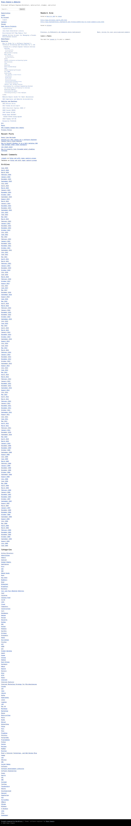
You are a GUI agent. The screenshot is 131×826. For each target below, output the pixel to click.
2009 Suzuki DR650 (9, 110)
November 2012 (6, 385)
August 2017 (5, 283)
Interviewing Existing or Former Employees (15, 92)
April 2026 (5, 170)
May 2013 (4, 372)
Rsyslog (4, 751)
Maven (3, 713)
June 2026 (4, 168)
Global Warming (6, 651)
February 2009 (6, 463)
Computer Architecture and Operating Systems (15, 60)
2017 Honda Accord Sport (11, 105)
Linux (5, 63)
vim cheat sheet (7, 147)
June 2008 (4, 481)
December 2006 (6, 510)
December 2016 (6, 292)
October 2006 (5, 514)
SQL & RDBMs (7, 71)
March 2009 (5, 461)
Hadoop (3, 660)
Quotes (3, 744)
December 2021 (6, 243)
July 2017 (4, 285)
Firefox (4, 642)
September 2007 (6, 501)
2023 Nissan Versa (9, 103)
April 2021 (5, 259)
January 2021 (5, 265)
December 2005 (6, 532)
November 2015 (6, 314)
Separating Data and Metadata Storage (13, 81)
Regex (5, 68)
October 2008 (5, 472)
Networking (7, 65)
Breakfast (4, 586)
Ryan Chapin (50, 821)
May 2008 (4, 483)
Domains (4, 628)
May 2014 (4, 348)
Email (3, 637)
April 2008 (5, 485)
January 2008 (5, 492)
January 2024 (5, 203)
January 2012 (5, 403)
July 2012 (4, 392)
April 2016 (5, 303)
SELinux (4, 760)
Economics (4, 635)
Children (49, 25)
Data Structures (8, 62)
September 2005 (6, 539)
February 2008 (6, 490)
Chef (2, 593)
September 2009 (6, 452)
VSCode (3, 804)
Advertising (5, 555)
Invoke (3, 686)
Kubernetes (5, 697)
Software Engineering (8, 771)
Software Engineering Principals (12, 70)
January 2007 (5, 508)
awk (2, 569)
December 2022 (6, 225)
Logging (4, 702)
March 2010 (5, 441)
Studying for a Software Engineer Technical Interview (19, 46)
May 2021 (4, 257)
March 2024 (5, 201)
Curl (2, 611)
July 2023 (4, 212)
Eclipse (4, 633)
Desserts (4, 620)
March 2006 (5, 528)
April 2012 (5, 397)
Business (4, 589)
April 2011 (5, 423)
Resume (3, 24)
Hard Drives (5, 662)
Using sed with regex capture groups (23, 158)
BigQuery (4, 580)
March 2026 (5, 172)
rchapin (60, 16)
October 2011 (5, 410)
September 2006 (6, 517)
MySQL (3, 720)
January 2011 (5, 430)
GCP (2, 644)
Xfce (2, 813)
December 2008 (6, 468)
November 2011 (6, 408)
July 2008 (4, 479)
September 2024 (6, 197)
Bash (2, 575)
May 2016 (4, 301)
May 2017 (4, 290)
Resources (4, 41)
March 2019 (5, 277)
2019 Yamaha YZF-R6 (9, 119)
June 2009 (4, 459)
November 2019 (6, 268)
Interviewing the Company (10, 91)
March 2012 (5, 399)
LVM (2, 704)
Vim (2, 797)
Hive (2, 673)
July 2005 (4, 543)
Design (3, 617)
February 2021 (6, 263)
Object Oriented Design (10, 66)
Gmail (3, 653)
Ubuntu (3, 788)
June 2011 (4, 419)
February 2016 (6, 308)
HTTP (2, 675)
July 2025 (4, 183)
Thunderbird (5, 786)
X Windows (4, 808)
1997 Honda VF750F (9, 112)
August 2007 (5, 503)
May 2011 (4, 421)
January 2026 (5, 177)
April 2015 (5, 328)
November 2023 (6, 208)
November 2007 (6, 497)
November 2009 (6, 448)
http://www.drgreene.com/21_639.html (54, 20)
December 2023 (6, 205)
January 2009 (5, 465)
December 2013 (6, 357)
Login (3, 15)
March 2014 (5, 350)
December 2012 (6, 383)
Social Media (5, 764)
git (2, 648)
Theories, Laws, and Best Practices (13, 84)
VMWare (3, 802)
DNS (2, 624)
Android (4, 560)
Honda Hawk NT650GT (9, 114)
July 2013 (4, 368)
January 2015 (5, 332)
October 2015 (5, 317)
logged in (53, 39)
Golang (3, 657)
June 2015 (4, 323)
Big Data (4, 577)
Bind (2, 582)
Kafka (3, 695)
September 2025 (6, 181)
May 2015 (4, 325)
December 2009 (6, 445)
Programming (5, 740)
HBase (3, 666)
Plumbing (4, 733)
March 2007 (5, 505)
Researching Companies (10, 89)
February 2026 (6, 174)
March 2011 (5, 425)
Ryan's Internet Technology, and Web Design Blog (19, 753)
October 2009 (5, 450)
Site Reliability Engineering (11, 82)
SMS (2, 762)
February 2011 (6, 428)
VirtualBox (5, 800)
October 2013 (5, 361)
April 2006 (5, 525)
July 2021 (4, 252)
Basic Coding (7, 54)
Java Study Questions (9, 57)
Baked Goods (5, 573)
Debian (3, 615)
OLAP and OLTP (8, 78)
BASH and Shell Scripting (10, 52)
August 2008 (5, 476)
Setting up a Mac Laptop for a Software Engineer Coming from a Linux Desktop (19, 140)
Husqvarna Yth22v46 (9, 121)
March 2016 (5, 305)
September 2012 (6, 388)
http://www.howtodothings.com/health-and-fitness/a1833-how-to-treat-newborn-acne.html (72, 22)
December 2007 (6, 494)
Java (2, 691)
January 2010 (5, 443)
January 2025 (5, 190)
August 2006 (5, 519)
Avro (2, 566)
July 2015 (4, 321)
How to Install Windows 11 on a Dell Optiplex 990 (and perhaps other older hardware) (19, 144)
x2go (2, 811)
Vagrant (4, 793)
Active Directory (7, 553)
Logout (5, 20)
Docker (3, 626)
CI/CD (3, 600)
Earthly (4, 631)
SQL (2, 777)
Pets (2, 731)
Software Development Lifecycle (12, 768)
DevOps (3, 622)
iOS (2, 688)
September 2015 (6, 319)
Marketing (4, 711)
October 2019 (5, 270)
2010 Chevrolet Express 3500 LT (14, 108)
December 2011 (6, 405)
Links (4, 94)
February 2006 (6, 530)
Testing (4, 784)
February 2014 (6, 352)
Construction (5, 608)
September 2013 (6, 363)
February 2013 (6, 379)
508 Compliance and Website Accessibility (18, 99)
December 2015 (6, 312)
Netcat (3, 722)
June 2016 (4, 299)
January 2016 (5, 310)
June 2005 (4, 545)
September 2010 (6, 434)
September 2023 (6, 210)
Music (3, 125)
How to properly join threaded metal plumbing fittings (18, 149)
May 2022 (4, 237)
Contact (4, 22)
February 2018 (6, 279)
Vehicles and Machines (9, 101)
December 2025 (6, 179)
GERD (2, 646)
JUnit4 (3, 693)
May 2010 (4, 437)
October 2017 (5, 281)
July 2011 (4, 417)
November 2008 (6, 470)
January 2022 (5, 241)
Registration (5, 13)
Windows (4, 806)
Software (4, 766)
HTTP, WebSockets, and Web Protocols (13, 74)
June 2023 (4, 214)
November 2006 (6, 512)
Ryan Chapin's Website (10, 2)
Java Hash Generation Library (13, 31)
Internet (4, 680)
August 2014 (5, 341)
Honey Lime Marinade (8, 137)
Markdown (4, 708)
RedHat (3, 748)
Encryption (5, 640)
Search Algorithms (9, 51)
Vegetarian (5, 795)
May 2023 (4, 217)
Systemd (4, 782)
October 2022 (5, 230)
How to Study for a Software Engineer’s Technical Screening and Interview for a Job (19, 44)
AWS (2, 571)
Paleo (3, 726)
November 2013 (6, 359)
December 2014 (6, 334)
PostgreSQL (5, 737)
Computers (4, 606)
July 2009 (4, 457)
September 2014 (6, 339)
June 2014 (4, 345)
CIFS (2, 602)
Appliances (5, 564)
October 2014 (5, 337)
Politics (4, 735)
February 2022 (6, 239)
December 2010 (6, 432)
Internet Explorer (7, 682)
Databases (4, 613)
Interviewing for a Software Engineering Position (18, 86)
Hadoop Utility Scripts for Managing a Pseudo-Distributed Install (20, 36)
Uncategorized (6, 791)
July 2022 (4, 232)
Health (3, 668)
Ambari (3, 557)
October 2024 (5, 194)
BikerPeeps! (5, 39)
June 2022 (4, 234)
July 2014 (4, 343)
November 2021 (6, 245)
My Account (5, 17)
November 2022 (6, 228)
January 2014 (5, 354)
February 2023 (6, 221)
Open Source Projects (8, 26)
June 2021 (4, 254)
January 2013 (5, 381)
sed (2, 757)
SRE (2, 780)
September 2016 (6, 294)
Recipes (4, 746)
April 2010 (5, 439)
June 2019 (4, 274)
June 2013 (4, 370)
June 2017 (4, 288)
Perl (2, 728)
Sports (3, 775)
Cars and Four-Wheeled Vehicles (12, 591)
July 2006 (4, 521)
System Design (7, 73)
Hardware (4, 664)
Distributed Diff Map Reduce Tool (15, 33)
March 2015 (5, 330)
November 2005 (6, 534)
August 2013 (5, 365)
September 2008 (6, 474)
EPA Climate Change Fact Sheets (12, 127)
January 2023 (5, 223)
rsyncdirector (7, 28)
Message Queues (8, 77)
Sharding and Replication (10, 80)
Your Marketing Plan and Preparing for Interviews (17, 87)
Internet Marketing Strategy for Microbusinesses (19, 684)
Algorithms (7, 48)
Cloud (3, 604)
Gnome (3, 655)
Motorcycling (5, 715)
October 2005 (5, 536)
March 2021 (5, 261)
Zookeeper (4, 815)
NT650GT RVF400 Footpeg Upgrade (12, 116)
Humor (3, 677)
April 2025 (5, 186)
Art (2, 123)
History (4, 671)
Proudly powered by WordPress (12, 821)
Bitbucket (4, 584)
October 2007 (5, 499)
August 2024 (5, 199)
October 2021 (5, 248)
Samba (3, 755)
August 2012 (5, 390)
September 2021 (6, 250)
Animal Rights (6, 562)
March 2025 (5, 188)
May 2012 (4, 394)
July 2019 (4, 272)
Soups (3, 773)
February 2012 (6, 401)
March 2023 (5, 219)
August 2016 (5, 297)
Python (3, 742)
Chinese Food (5, 597)
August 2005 (5, 541)
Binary (6, 58)
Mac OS (3, 706)
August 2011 (5, 414)
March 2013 (5, 377)
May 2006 (4, 523)
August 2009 (5, 454)
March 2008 (5, 488)
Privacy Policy (6, 130)
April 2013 (5, 374)
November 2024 (6, 192)
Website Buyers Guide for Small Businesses (18, 97)
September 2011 (6, 412)
